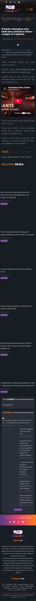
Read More (4, 203)
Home (3, 18)
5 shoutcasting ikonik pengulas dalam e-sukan (16, 270)
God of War (17, 590)
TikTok (4, 52)
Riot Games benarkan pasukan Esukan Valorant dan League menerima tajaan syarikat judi (15, 345)
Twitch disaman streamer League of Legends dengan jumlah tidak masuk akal (17, 233)
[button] (31, 9)
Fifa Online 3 (6, 586)
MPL (3, 584)
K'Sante (4, 157)
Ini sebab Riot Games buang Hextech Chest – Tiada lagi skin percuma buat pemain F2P (17, 384)
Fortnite (24, 590)
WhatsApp (15, 50)
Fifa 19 (31, 584)
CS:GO (22, 586)
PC (19, 18)
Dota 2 (15, 584)
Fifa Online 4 (14, 586)
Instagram (22, 50)
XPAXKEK (9, 584)
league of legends (14, 157)
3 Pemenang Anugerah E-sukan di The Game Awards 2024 (16, 307)
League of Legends (23, 584)
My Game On (7, 405)
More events (18, 509)
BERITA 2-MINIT (11, 18)
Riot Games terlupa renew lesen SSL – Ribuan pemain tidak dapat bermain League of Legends (15, 195)
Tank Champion (26, 157)
